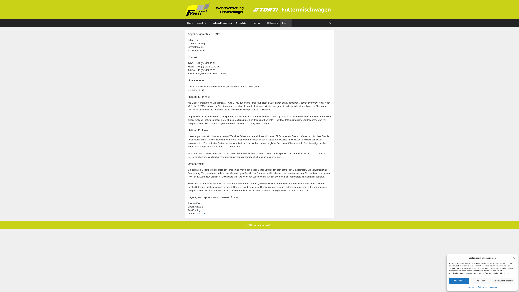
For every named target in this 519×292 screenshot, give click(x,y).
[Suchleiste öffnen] (330, 23)
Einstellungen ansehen (503, 281)
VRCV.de (201, 213)
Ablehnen (481, 281)
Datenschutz (472, 287)
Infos (284, 23)
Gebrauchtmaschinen (222, 23)
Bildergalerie (272, 23)
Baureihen (201, 23)
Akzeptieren (459, 281)
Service (257, 23)
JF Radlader (241, 23)
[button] (513, 258)
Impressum (493, 287)
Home (190, 23)
